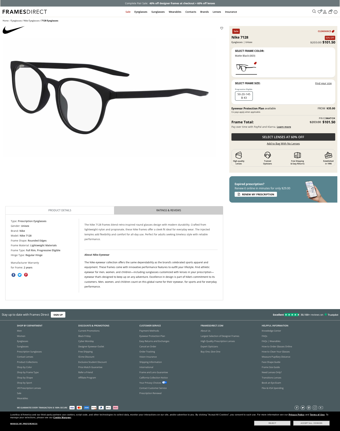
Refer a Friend (85, 372)
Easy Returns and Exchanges (154, 341)
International (146, 367)
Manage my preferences (24, 424)
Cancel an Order (147, 346)
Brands (204, 11)
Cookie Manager (62, 417)
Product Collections (27, 362)
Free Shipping (85, 351)
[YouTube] (321, 408)
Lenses (217, 11)
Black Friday (84, 336)
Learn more (284, 126)
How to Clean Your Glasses (276, 351)
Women (21, 336)
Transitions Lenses (271, 377)
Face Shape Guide (271, 362)
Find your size (323, 83)
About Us (205, 330)
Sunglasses (158, 11)
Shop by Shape (25, 377)
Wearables (175, 11)
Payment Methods (149, 330)
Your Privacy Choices (150, 382)
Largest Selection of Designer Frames (220, 336)
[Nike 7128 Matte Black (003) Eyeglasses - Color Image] (246, 68)
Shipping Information (150, 362)
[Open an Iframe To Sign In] (325, 11)
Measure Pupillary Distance (276, 356)
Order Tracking (147, 351)
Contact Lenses (25, 356)
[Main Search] (314, 11)
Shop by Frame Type (28, 372)
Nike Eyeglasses (32, 20)
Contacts (190, 11)
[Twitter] (303, 408)
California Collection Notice (153, 377)
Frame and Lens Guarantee (153, 372)
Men (19, 330)
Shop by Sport (24, 382)
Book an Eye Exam (271, 382)
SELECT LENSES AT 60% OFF (283, 137)
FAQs (264, 336)
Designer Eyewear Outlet (91, 346)
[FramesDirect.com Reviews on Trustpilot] (268, 315)
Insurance (231, 11)
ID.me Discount (86, 356)
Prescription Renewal (150, 393)
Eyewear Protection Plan (247, 108)
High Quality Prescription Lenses (218, 341)
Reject (272, 423)
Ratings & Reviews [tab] (168, 210)
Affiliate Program (87, 377)
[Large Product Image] (109, 97)
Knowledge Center (271, 330)
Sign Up (58, 314)
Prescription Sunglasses (29, 351)
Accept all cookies (311, 423)
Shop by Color (24, 367)
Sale (128, 11)
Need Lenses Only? (272, 372)
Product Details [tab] (59, 210)
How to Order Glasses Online (277, 346)
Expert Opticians (209, 346)
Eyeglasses (140, 11)
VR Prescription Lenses (29, 388)
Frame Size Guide (271, 367)
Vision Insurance (148, 356)
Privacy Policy (297, 414)
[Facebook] (297, 408)
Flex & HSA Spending (273, 388)
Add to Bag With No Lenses (283, 143)
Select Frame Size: (247, 83)
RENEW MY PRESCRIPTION (258, 194)
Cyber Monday (86, 341)
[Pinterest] (309, 408)
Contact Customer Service (153, 388)
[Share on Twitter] (20, 275)
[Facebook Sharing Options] (13, 275)
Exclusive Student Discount (92, 362)
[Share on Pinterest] (26, 275)
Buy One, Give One (210, 351)
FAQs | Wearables (271, 341)
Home (6, 20)
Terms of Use (317, 414)
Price (327, 118)
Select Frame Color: (249, 51)
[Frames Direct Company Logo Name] (25, 11)
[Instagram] (315, 408)
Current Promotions (89, 330)
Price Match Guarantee (90, 367)
